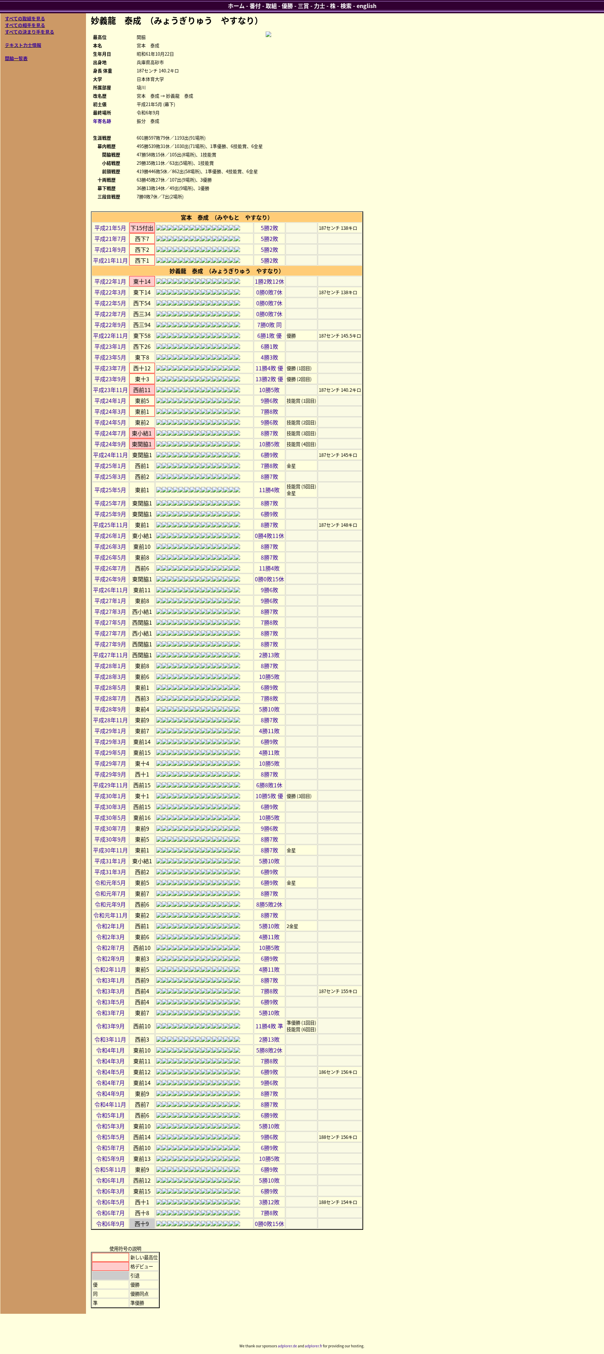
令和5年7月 (110, 1147)
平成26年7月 (110, 568)
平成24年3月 (110, 411)
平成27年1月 (110, 600)
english (366, 5)
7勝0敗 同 (269, 324)
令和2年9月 (110, 958)
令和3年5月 (110, 1002)
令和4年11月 (110, 1104)
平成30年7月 (110, 828)
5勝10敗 (269, 709)
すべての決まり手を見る (29, 31)
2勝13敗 (269, 655)
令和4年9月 (110, 1093)
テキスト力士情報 (23, 45)
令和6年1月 (110, 1180)
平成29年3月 (110, 741)
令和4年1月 (110, 1050)
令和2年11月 (110, 969)
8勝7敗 (269, 433)
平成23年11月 (110, 389)
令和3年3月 (110, 991)
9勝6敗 (269, 400)
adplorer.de (287, 1345)
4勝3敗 (269, 357)
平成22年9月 (110, 324)
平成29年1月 (110, 730)
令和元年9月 (110, 904)
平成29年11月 (110, 785)
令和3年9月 (110, 1026)
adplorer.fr (313, 1345)
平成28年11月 (110, 720)
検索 (346, 5)
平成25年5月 (110, 489)
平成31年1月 (110, 861)
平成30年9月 (110, 839)
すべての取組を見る (25, 18)
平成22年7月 (110, 314)
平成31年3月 (110, 871)
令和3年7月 (110, 1012)
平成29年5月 (110, 752)
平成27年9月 (110, 644)
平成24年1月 (110, 400)
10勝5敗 (269, 389)
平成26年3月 (110, 546)
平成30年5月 (110, 817)
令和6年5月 (110, 1202)
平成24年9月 (110, 444)
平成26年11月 (110, 590)
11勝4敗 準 (269, 1026)
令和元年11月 (110, 915)
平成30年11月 (110, 850)
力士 (319, 5)
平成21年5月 (110, 228)
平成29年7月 (110, 763)
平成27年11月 (110, 655)
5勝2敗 (269, 228)
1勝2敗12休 (269, 281)
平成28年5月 (110, 687)
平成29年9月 (110, 774)
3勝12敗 (269, 1202)
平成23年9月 (110, 379)
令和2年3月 (110, 937)
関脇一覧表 (16, 58)
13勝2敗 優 (269, 379)
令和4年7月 (110, 1082)
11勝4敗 (269, 489)
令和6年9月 (110, 1223)
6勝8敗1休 (269, 785)
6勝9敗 (269, 455)
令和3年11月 (110, 1039)
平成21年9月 (110, 249)
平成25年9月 (110, 514)
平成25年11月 (110, 524)
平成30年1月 (110, 796)
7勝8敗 (269, 411)
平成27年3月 (110, 611)
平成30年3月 (110, 806)
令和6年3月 (110, 1191)
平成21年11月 (110, 260)
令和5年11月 (110, 1169)
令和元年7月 (110, 893)
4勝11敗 (269, 730)
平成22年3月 (110, 292)
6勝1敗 (269, 346)
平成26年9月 (110, 579)
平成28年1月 (110, 665)
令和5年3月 (110, 1126)
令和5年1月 (110, 1115)
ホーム (236, 5)
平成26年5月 (110, 557)
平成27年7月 (110, 633)
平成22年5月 (110, 303)
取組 (271, 5)
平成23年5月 (110, 357)
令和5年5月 (110, 1137)
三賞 (303, 5)
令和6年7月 (110, 1212)
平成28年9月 (110, 709)
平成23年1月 (110, 346)
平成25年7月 (110, 503)
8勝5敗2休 (269, 904)
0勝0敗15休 (269, 579)
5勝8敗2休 (269, 1050)
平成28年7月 (110, 698)
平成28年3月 (110, 676)
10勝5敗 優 (269, 796)
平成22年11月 (110, 335)
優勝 (287, 5)
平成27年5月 (110, 622)
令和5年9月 (110, 1158)
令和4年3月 (110, 1061)
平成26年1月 (110, 535)
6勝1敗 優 (269, 335)
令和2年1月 (110, 926)
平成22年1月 (110, 281)
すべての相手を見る (25, 25)
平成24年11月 (110, 455)
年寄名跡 (102, 121)
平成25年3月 (110, 476)
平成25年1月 (110, 465)
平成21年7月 (110, 238)
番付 (255, 5)
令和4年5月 (110, 1072)
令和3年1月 (110, 980)
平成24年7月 (110, 433)
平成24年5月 (110, 422)
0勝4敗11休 (269, 535)
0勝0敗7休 (269, 292)
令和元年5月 (110, 882)
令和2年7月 (110, 947)
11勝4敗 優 (269, 368)
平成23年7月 (110, 368)
